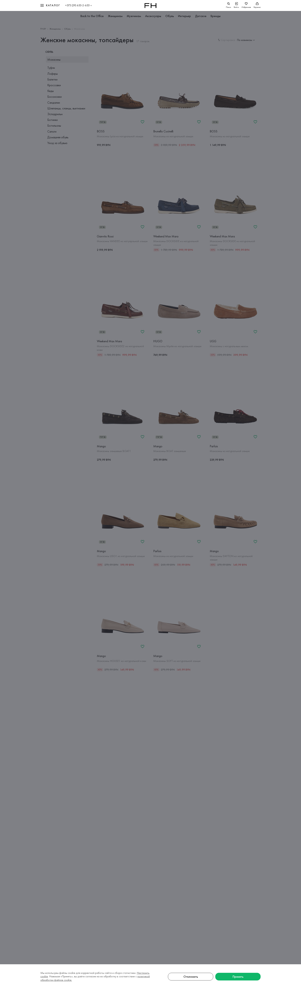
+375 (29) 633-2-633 (77, 5)
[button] (50, 5)
